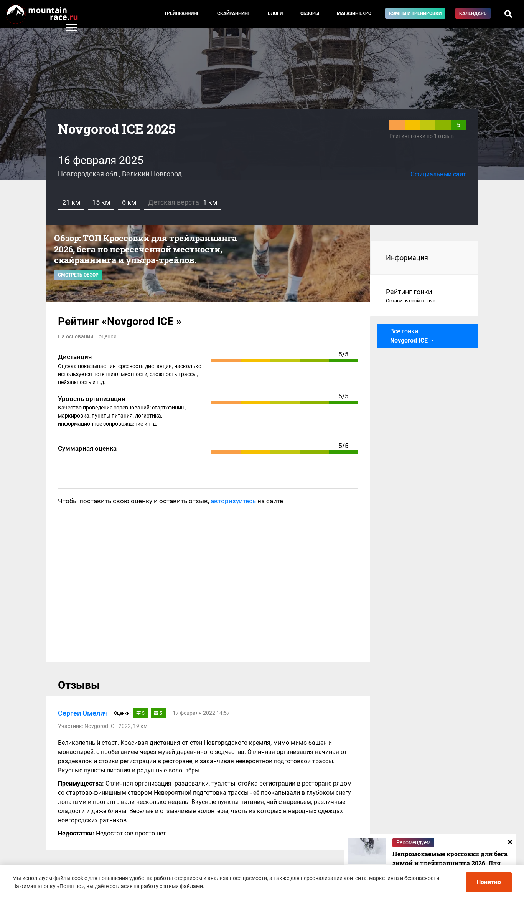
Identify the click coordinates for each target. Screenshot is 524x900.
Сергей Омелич (83, 713)
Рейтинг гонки (410, 295)
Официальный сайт (438, 174)
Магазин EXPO (354, 13)
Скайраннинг (233, 13)
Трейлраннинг (181, 13)
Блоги (275, 13)
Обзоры (309, 13)
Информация (407, 258)
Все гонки (409, 336)
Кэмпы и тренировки (415, 13)
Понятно (488, 882)
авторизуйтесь (233, 501)
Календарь (473, 13)
